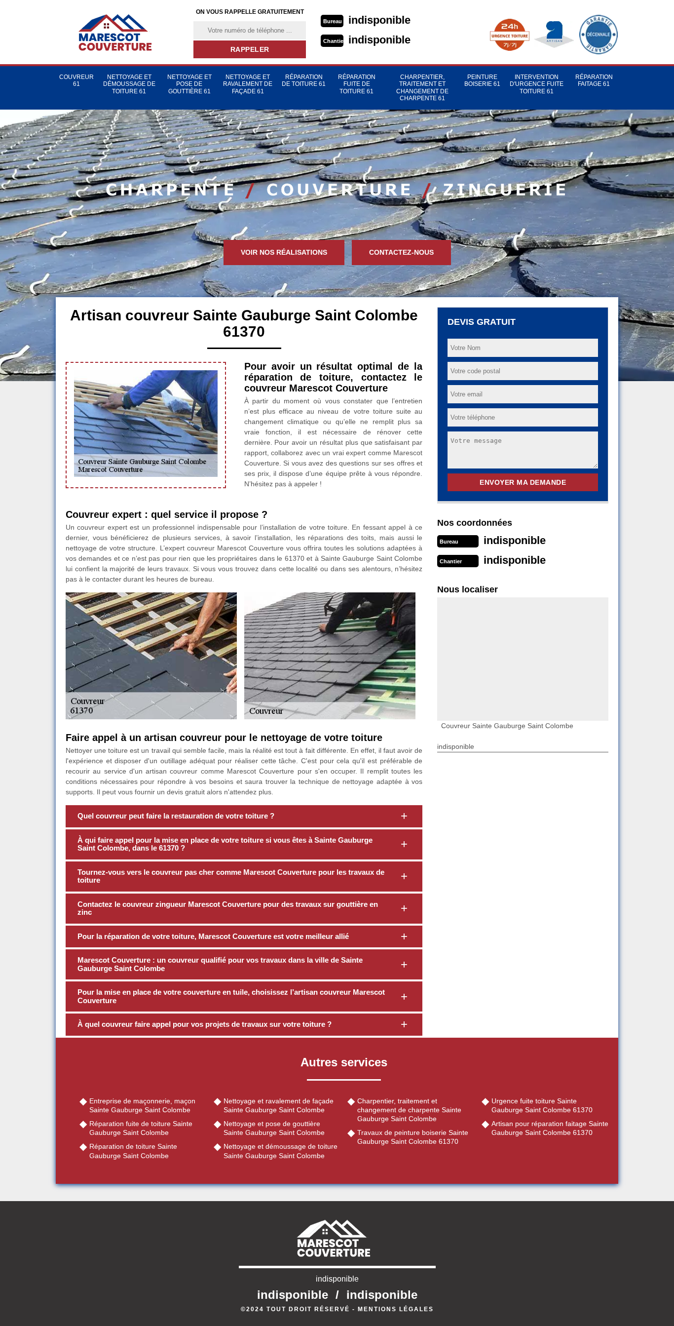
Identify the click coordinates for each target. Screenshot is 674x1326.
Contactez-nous (401, 252)
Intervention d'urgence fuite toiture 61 (536, 84)
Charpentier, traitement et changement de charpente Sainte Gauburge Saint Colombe (409, 1110)
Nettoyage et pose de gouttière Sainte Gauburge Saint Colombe (274, 1128)
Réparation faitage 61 (594, 80)
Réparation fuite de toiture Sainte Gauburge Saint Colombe (140, 1128)
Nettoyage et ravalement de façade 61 (247, 84)
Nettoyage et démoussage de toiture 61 (129, 84)
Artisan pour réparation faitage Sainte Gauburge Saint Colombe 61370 (549, 1128)
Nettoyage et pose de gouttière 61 (189, 84)
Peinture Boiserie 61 (482, 80)
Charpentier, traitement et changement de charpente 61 (422, 88)
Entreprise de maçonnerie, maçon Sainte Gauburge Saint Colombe (142, 1105)
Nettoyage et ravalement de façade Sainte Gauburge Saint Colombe (279, 1105)
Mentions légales (396, 1309)
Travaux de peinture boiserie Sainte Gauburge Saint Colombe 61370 (412, 1137)
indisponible (379, 20)
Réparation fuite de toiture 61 (356, 84)
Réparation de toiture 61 (304, 80)
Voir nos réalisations (284, 252)
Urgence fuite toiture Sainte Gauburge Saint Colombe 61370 (542, 1105)
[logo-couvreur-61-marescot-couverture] (118, 32)
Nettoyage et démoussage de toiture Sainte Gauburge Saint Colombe (280, 1150)
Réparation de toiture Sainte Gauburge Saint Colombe (133, 1150)
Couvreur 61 (76, 80)
